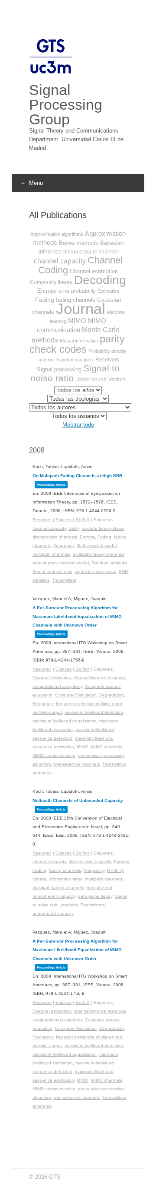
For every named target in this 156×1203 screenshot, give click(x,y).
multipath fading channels (98, 554)
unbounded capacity (53, 913)
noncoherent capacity (53, 896)
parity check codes (77, 344)
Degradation (111, 695)
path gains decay (95, 896)
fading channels (65, 870)
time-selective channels (76, 764)
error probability (77, 291)
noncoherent (99, 887)
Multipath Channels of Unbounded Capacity (77, 800)
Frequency (63, 545)
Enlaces (63, 519)
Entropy (47, 291)
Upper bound (91, 380)
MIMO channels (106, 746)
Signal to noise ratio (52, 571)
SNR (123, 571)
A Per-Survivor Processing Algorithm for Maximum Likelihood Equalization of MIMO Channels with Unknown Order (77, 616)
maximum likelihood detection (94, 712)
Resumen (42, 519)
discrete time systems (103, 528)
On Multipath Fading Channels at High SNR (77, 475)
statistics (40, 580)
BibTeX (82, 519)
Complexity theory (51, 282)
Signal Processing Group (65, 104)
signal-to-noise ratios (95, 571)
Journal (80, 308)
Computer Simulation (76, 695)
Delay (73, 528)
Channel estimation (94, 271)
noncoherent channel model (60, 562)
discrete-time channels (54, 537)
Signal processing (59, 369)
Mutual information (79, 340)
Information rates (65, 879)
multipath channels (51, 554)
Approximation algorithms (56, 234)
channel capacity (60, 261)
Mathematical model (97, 545)
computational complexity (57, 686)
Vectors (117, 380)
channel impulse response (100, 677)
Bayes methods (78, 243)
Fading (44, 299)
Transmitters (64, 580)
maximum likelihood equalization (64, 721)
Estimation (108, 291)
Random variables (74, 359)
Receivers (107, 360)
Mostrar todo (78, 424)
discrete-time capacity (89, 861)
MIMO (77, 320)
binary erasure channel (90, 252)
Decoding (100, 280)
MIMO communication (53, 755)
